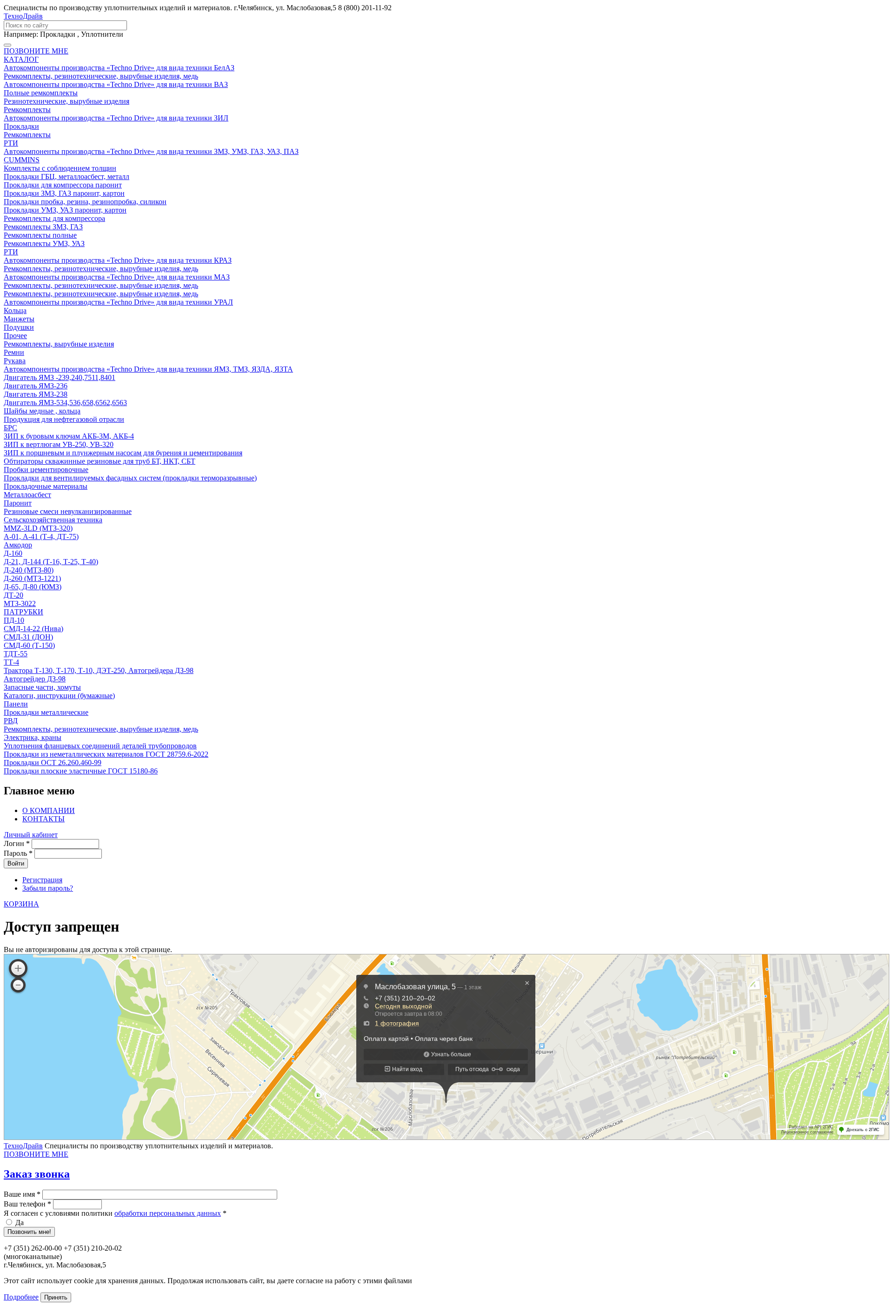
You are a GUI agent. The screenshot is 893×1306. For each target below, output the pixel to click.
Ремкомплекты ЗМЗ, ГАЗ (43, 227)
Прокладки (21, 126)
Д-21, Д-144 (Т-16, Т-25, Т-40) (51, 562)
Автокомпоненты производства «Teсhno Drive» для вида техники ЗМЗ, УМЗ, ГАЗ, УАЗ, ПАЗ (151, 151)
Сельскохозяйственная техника (53, 520)
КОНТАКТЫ (43, 819)
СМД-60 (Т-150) (29, 645)
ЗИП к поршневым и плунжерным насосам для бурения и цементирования (123, 453)
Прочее (15, 336)
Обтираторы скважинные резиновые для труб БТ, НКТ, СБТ (99, 461)
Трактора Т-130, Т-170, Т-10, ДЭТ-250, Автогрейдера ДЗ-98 (98, 670)
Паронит (18, 503)
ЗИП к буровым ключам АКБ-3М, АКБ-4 (69, 436)
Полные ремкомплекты (41, 93)
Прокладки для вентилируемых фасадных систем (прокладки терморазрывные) (130, 478)
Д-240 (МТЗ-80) (28, 570)
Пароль (18, 853)
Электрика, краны (32, 737)
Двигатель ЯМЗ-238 (35, 394)
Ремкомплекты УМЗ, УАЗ (44, 243)
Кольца (15, 310)
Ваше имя (22, 1194)
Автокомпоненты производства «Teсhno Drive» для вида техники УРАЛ (118, 302)
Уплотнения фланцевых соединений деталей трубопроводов (100, 746)
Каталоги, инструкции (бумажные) (59, 696)
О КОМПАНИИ (48, 810)
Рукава (15, 361)
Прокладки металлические (46, 712)
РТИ (11, 143)
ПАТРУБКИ (23, 612)
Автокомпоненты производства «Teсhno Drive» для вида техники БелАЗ (119, 68)
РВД (11, 721)
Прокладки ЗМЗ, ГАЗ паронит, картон (64, 193)
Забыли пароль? (47, 888)
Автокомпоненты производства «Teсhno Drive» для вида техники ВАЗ (116, 84)
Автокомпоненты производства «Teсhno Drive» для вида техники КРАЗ (118, 260)
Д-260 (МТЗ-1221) (32, 578)
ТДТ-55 (15, 654)
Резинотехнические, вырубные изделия (66, 101)
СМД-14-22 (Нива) (33, 629)
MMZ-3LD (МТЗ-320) (38, 528)
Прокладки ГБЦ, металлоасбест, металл (66, 176)
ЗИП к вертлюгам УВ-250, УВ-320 (58, 444)
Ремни (14, 352)
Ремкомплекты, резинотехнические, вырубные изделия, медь (101, 76)
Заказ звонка (37, 1174)
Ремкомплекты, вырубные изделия (59, 344)
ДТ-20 (13, 595)
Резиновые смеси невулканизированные (68, 511)
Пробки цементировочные (46, 469)
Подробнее (21, 1297)
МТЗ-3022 (20, 603)
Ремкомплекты (27, 109)
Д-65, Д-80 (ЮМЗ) (32, 587)
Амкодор (18, 545)
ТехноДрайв (23, 16)
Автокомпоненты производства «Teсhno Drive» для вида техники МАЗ (117, 277)
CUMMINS (22, 160)
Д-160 (13, 553)
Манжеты (19, 319)
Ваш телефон (27, 1204)
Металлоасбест (27, 495)
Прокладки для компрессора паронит (63, 185)
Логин (17, 843)
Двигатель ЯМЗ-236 (35, 386)
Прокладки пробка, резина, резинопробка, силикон (85, 202)
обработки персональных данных (167, 1213)
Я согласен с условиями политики (115, 1213)
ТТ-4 (11, 662)
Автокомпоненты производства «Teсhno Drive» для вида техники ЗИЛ (116, 118)
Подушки (19, 327)
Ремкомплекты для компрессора (54, 218)
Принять (55, 1297)
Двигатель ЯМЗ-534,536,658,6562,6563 (65, 402)
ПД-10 (14, 620)
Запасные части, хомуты (42, 687)
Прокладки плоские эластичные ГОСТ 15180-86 (81, 771)
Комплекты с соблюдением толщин (60, 168)
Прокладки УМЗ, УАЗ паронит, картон (65, 210)
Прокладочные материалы (45, 486)
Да (19, 1222)
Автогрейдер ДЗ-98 (35, 679)
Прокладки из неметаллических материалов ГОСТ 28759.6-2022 (106, 754)
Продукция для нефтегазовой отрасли (64, 419)
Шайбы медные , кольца (42, 411)
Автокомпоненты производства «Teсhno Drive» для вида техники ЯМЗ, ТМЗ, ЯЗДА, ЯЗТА (148, 369)
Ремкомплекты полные (40, 235)
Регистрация (42, 880)
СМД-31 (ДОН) (28, 637)
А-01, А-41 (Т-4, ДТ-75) (41, 536)
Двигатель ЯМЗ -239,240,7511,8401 (59, 377)
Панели (16, 704)
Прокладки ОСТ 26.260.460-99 (52, 762)
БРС (10, 428)
